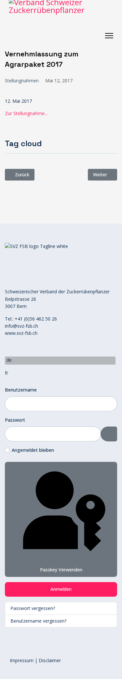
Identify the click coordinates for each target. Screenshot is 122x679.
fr (6, 373)
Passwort (15, 420)
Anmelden (61, 589)
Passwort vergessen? (32, 608)
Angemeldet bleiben (33, 450)
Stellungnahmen (22, 80)
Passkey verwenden (61, 570)
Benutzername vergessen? (38, 621)
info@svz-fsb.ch (21, 326)
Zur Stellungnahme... (26, 113)
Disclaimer (50, 660)
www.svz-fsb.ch (21, 333)
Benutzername (21, 390)
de (9, 360)
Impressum (22, 660)
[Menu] (109, 36)
